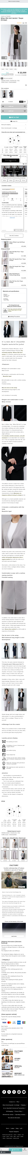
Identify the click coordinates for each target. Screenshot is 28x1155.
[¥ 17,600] (14, 858)
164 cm (17, 180)
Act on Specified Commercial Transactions (14, 1108)
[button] (2, 43)
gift (21, 1128)
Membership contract (8, 1114)
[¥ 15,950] (5, 847)
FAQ (2, 1041)
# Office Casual (4, 82)
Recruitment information (14, 1117)
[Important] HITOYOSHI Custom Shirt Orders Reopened (14, 1)
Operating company (20, 1114)
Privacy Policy (18, 1111)
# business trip (13, 80)
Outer (7, 69)
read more (12, 217)
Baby (17, 1128)
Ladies (2, 69)
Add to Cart (16, 1149)
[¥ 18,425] (14, 847)
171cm (23, 180)
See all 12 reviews (14, 235)
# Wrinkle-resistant (5, 80)
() (23, 23)
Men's (7, 1128)
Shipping (23, 1105)
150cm (4, 180)
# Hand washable (12, 82)
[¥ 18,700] (5, 858)
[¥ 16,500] (23, 847)
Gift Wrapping (9, 1111)
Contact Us (14, 121)
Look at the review (5, 1149)
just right (12, 200)
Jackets (11, 69)
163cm (10, 180)
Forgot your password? (16, 1043)
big (20, 200)
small (4, 200)
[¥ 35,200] (23, 858)
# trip (18, 80)
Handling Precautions (14, 316)
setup (15, 69)
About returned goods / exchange (11, 1105)
